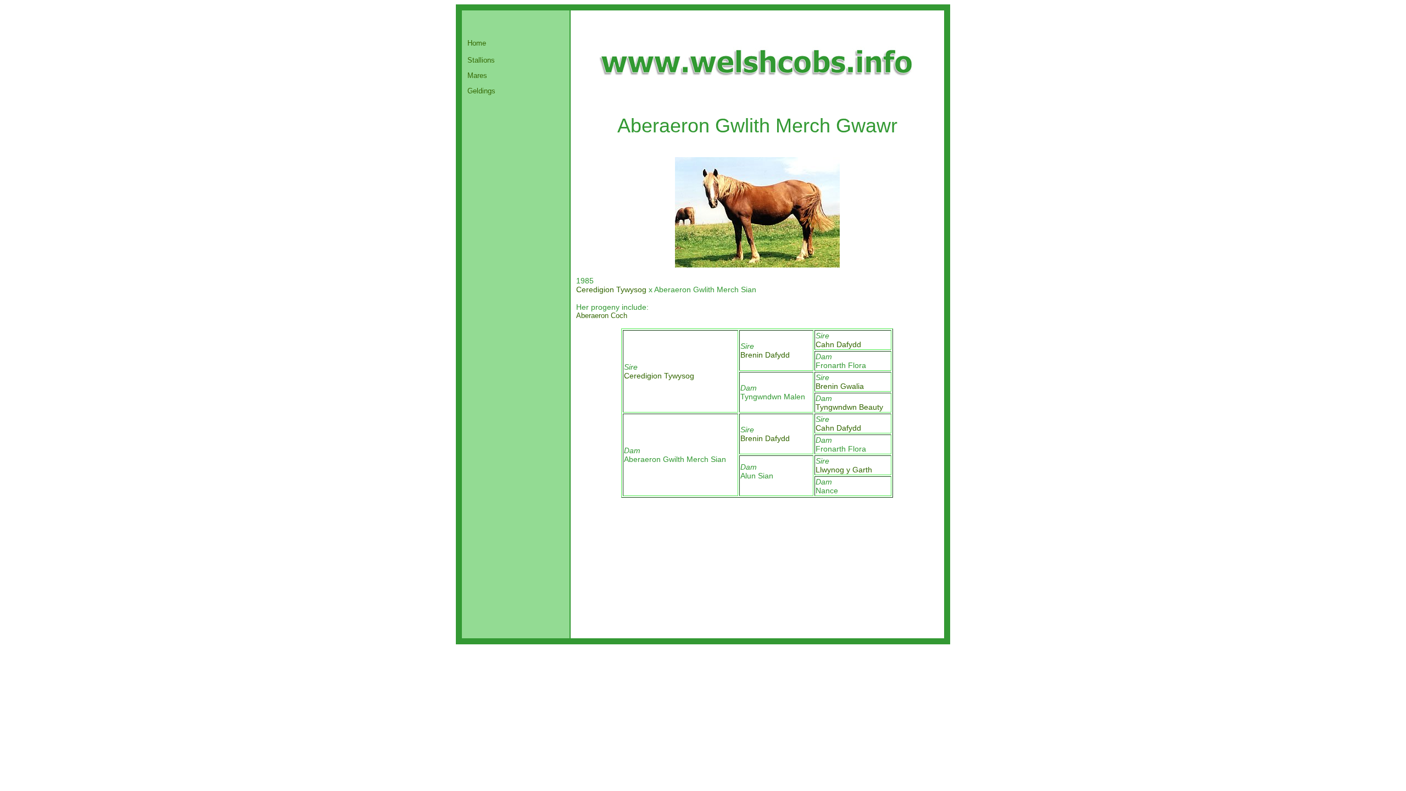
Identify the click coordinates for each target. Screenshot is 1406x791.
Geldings (481, 91)
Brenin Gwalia (840, 386)
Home (476, 43)
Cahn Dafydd (838, 344)
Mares (477, 75)
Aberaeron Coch (601, 315)
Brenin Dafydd (765, 354)
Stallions (481, 60)
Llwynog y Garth (844, 469)
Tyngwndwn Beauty (849, 407)
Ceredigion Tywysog (611, 289)
